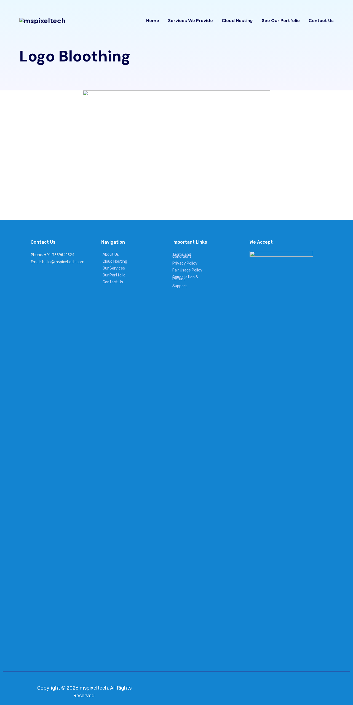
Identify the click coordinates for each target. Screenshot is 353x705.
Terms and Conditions (181, 255)
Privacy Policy (184, 263)
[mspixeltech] (42, 20)
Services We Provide (190, 20)
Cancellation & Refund (185, 278)
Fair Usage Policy (187, 270)
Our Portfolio (114, 275)
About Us (111, 254)
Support (179, 286)
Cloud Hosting (237, 20)
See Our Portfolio (281, 20)
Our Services (114, 268)
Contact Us (321, 20)
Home (152, 20)
